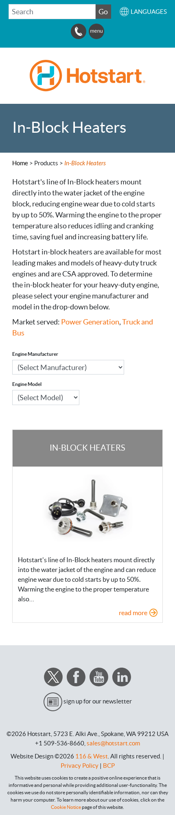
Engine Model (27, 384)
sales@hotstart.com (113, 743)
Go (103, 11)
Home (20, 163)
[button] (143, 12)
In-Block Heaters (87, 447)
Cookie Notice (66, 807)
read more (133, 612)
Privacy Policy (79, 765)
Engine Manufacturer (35, 354)
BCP (109, 765)
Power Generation (90, 322)
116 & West (91, 756)
